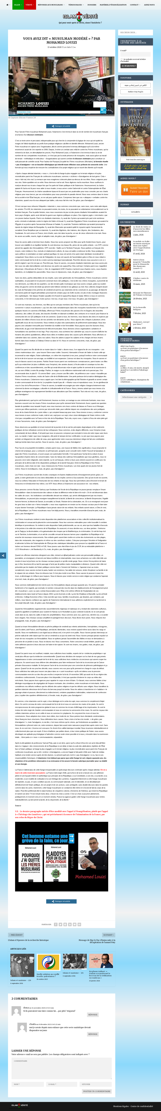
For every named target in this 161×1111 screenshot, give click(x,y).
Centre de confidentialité (142, 1106)
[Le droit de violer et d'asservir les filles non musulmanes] (125, 232)
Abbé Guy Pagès (127, 346)
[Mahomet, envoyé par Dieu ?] (125, 327)
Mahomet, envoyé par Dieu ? (141, 323)
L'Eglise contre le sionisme (141, 279)
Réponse (92, 1015)
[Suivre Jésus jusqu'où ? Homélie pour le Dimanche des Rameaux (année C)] (125, 265)
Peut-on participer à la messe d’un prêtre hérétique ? (134, 349)
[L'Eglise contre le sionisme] (125, 283)
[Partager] (3, 556)
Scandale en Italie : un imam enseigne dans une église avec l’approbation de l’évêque (142, 245)
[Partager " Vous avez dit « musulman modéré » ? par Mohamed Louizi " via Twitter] (60, 924)
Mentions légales (121, 1106)
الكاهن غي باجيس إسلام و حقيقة (136, 85)
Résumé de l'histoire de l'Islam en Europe (142, 294)
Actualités (135, 212)
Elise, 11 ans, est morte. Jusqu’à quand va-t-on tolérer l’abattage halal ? (134, 370)
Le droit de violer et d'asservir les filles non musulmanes (142, 229)
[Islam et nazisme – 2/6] (22, 965)
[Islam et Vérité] (80, 23)
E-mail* (123, 51)
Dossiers (92, 5)
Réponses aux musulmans (50, 5)
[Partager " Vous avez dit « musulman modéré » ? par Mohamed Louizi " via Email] (74, 924)
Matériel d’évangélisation (113, 5)
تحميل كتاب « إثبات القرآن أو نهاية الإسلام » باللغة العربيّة (135, 166)
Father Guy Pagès (135, 92)
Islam (17, 5)
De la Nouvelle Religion (139, 308)
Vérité (29, 5)
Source (18, 806)
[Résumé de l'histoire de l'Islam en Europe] (125, 298)
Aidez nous (149, 5)
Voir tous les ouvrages (135, 160)
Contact (134, 5)
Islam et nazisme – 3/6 (73, 973)
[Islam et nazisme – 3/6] (75, 962)
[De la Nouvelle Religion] (125, 312)
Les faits (67, 47)
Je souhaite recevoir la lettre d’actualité (133, 60)
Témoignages (75, 5)
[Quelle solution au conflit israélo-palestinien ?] (49, 962)
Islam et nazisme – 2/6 (20, 980)
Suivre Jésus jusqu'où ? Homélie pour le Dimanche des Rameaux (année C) (141, 264)
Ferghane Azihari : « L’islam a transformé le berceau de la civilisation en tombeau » (100, 974)
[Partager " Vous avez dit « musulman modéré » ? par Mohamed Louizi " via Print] (79, 924)
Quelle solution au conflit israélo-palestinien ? (48, 975)
